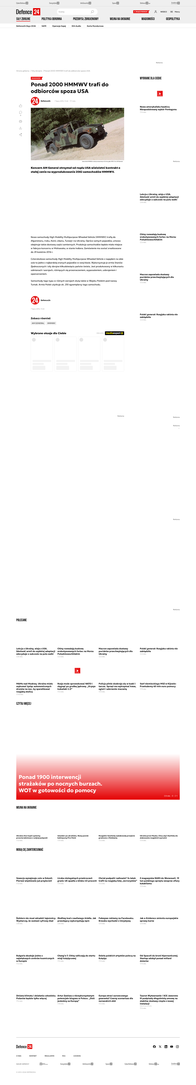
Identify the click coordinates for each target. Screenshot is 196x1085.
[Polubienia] (20, 105)
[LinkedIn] (165, 1046)
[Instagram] (177, 1046)
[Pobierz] (20, 128)
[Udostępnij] (20, 134)
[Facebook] (154, 1046)
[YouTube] (171, 1046)
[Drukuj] (20, 121)
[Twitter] (160, 1046)
